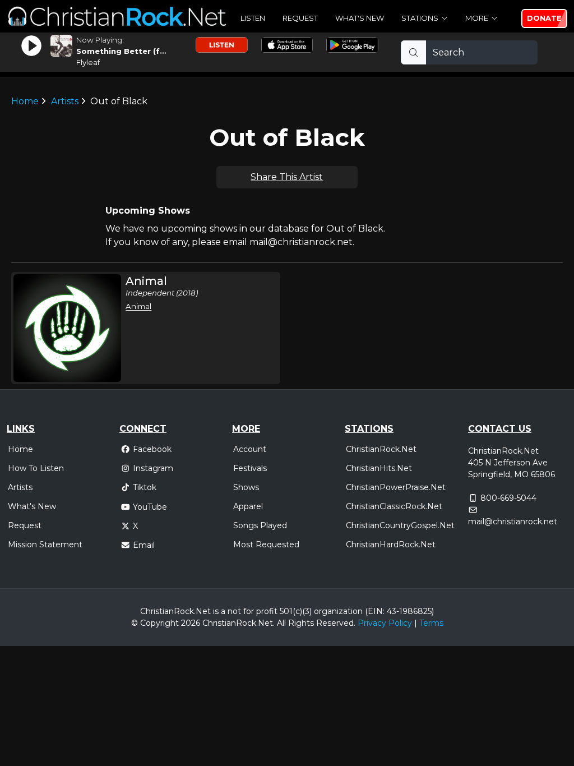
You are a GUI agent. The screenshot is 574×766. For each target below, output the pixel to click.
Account (249, 449)
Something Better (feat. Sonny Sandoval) (161, 51)
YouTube (150, 507)
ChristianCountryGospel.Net (400, 525)
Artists (64, 101)
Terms (431, 623)
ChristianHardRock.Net (391, 544)
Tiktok (144, 487)
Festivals (250, 468)
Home (25, 101)
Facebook (152, 449)
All (281, 623)
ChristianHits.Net (379, 468)
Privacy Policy (385, 623)
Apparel (248, 506)
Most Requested (266, 544)
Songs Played (260, 525)
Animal (138, 306)
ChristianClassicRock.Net (394, 506)
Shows (246, 487)
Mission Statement (45, 544)
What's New (359, 17)
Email (144, 545)
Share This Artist (287, 177)
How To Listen (36, 468)
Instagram (153, 468)
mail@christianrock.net (512, 521)
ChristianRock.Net (381, 449)
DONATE (544, 17)
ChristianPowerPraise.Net (396, 487)
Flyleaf (88, 62)
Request (300, 17)
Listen (252, 17)
